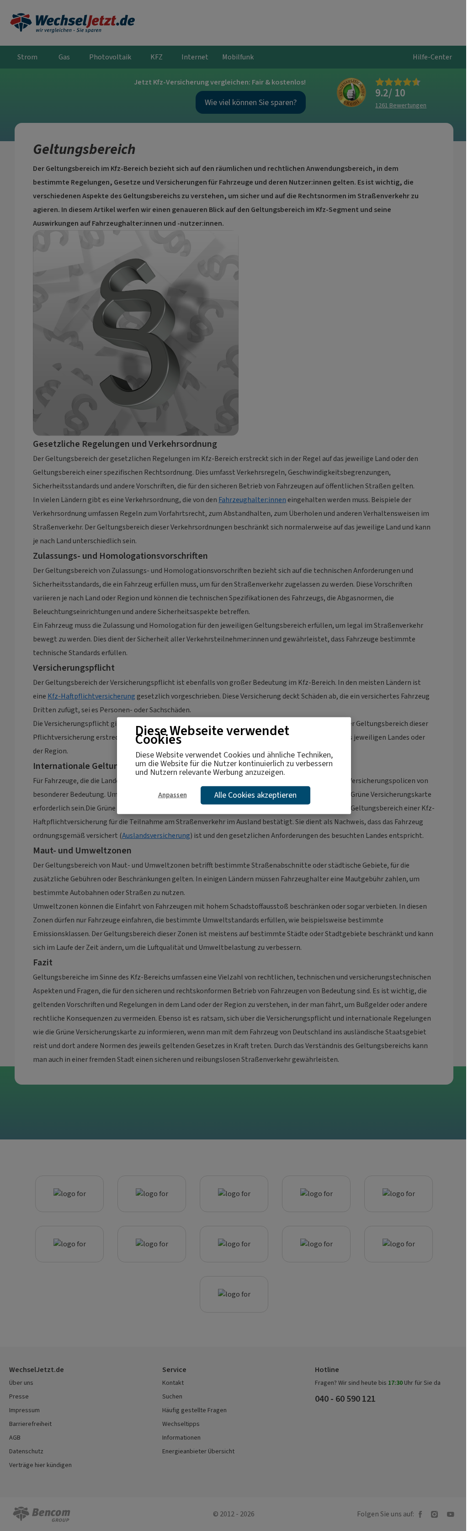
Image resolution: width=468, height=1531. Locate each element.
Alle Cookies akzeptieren (255, 794)
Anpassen (172, 794)
